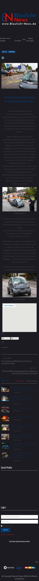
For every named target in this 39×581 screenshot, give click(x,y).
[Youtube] (26, 9)
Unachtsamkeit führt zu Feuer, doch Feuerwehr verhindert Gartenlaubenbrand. (23, 455)
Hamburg (12, 52)
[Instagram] (31, 9)
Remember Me (7, 526)
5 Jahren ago (17, 392)
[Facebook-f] (15, 9)
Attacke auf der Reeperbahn (20, 408)
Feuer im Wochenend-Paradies (21, 417)
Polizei (4, 52)
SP (7, 58)
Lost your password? (7, 534)
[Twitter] (21, 9)
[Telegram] (37, 9)
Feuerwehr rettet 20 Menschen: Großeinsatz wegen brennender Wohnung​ (22, 399)
